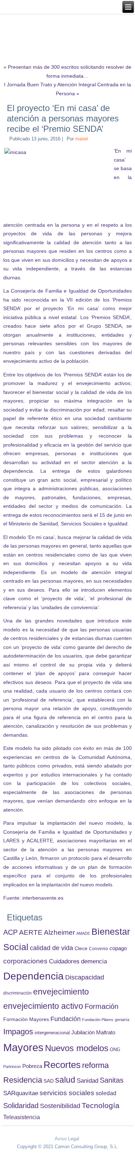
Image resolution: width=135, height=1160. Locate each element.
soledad (106, 1093)
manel (81, 138)
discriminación (17, 993)
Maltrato (105, 1032)
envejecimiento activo (43, 1006)
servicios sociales (67, 1093)
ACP (10, 932)
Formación (101, 1006)
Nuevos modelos (76, 1048)
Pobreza (32, 1066)
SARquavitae (20, 1093)
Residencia (22, 1079)
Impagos (18, 1031)
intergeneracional (52, 1032)
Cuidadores (64, 961)
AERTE (30, 932)
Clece (81, 948)
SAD (49, 1081)
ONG (115, 1049)
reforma (95, 1065)
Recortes (62, 1065)
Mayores (23, 1047)
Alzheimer (59, 932)
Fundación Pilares (97, 1019)
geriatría (122, 1019)
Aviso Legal (67, 1138)
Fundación (65, 1018)
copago (118, 948)
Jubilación (83, 1032)
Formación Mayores (26, 1019)
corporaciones (25, 961)
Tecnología (101, 1105)
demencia (94, 961)
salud (65, 1079)
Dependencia (33, 976)
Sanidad (87, 1080)
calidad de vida (51, 948)
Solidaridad (21, 1106)
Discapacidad (84, 977)
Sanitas (111, 1080)
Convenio (98, 948)
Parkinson (12, 1066)
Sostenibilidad (60, 1106)
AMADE (83, 933)
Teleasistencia (21, 1117)
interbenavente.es (42, 898)
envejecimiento (61, 991)
